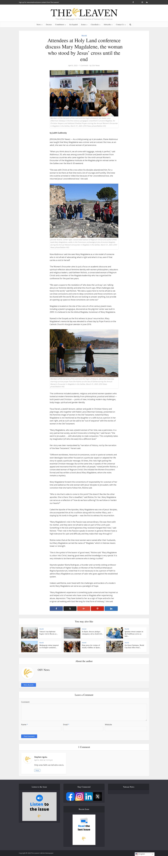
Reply (37, 770)
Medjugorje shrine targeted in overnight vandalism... (49, 646)
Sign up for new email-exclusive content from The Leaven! (39, 2)
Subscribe (107, 24)
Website (108, 724)
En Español (73, 24)
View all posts (29, 685)
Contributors (59, 24)
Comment (25, 702)
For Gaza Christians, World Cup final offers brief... (134, 646)
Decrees (49, 24)
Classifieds (95, 24)
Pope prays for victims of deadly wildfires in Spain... (91, 646)
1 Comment (83, 65)
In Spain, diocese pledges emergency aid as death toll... (92, 632)
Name (24, 724)
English (141, 854)
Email (66, 724)
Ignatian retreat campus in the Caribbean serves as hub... (134, 633)
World (84, 35)
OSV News (96, 65)
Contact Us (120, 24)
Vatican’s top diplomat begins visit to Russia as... (48, 632)
